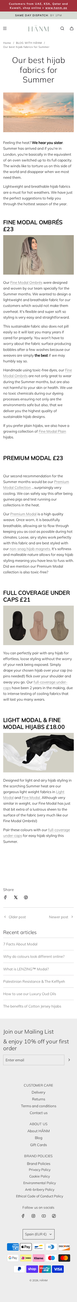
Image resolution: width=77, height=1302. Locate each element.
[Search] (62, 28)
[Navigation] (4, 28)
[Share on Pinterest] (26, 898)
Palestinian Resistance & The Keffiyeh (34, 981)
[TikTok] (54, 1216)
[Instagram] (33, 1216)
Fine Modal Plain (52, 431)
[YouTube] (43, 1216)
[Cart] (71, 28)
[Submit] (69, 1060)
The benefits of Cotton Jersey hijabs (32, 1006)
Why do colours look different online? (33, 956)
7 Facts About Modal (20, 944)
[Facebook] (23, 1216)
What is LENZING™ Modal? (26, 969)
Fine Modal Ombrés (26, 282)
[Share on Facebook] (5, 898)
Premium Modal (23, 514)
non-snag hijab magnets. (30, 548)
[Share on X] (15, 898)
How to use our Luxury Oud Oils (29, 994)
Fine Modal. (31, 797)
